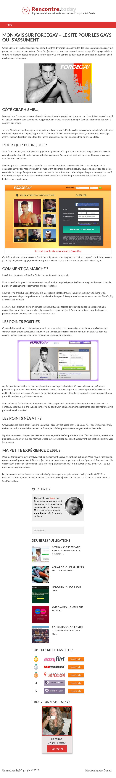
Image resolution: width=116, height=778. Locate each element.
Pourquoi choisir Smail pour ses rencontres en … (67, 630)
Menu (10, 24)
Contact (108, 770)
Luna (52, 498)
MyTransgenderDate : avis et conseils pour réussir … (66, 550)
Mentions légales (94, 770)
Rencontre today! (11, 770)
